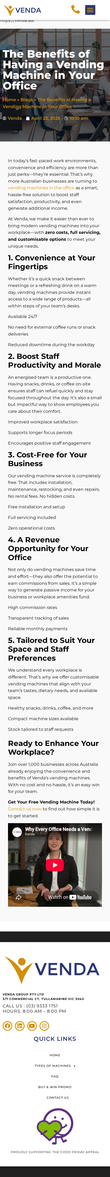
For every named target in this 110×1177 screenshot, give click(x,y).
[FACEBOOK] (7, 1026)
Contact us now (25, 808)
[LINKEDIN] (20, 1026)
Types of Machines (53, 1066)
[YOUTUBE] (32, 1026)
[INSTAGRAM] (44, 1026)
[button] (90, 10)
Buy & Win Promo (55, 1087)
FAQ (54, 1076)
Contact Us (58, 1097)
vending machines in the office (41, 187)
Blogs (27, 99)
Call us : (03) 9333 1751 (30, 1006)
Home (9, 99)
